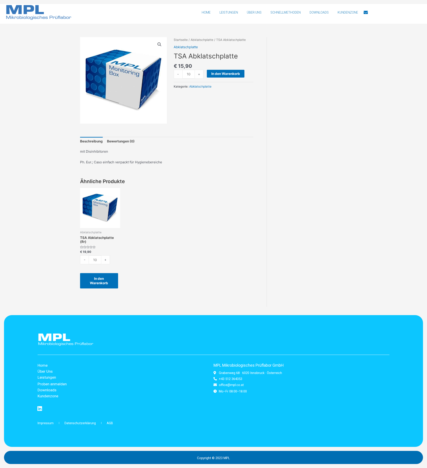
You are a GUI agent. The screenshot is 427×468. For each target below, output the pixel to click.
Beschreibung (91, 141)
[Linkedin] (39, 408)
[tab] (91, 141)
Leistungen (229, 12)
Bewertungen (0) (121, 141)
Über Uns (254, 12)
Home (206, 12)
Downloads (319, 12)
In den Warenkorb (225, 74)
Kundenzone (348, 12)
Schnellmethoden (285, 12)
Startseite (181, 40)
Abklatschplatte (202, 40)
